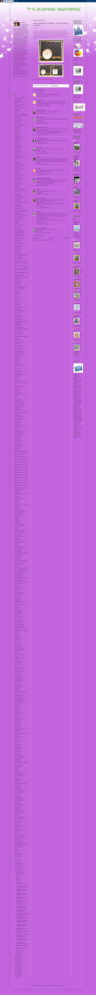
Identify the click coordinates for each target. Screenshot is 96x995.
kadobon (17, 415)
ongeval (16, 589)
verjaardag (17, 772)
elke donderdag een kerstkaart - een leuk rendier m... (21, 925)
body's (16, 170)
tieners (16, 742)
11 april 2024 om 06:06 (42, 96)
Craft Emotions (18, 209)
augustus (18, 874)
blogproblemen (18, 168)
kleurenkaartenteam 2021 (21, 472)
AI (15, 112)
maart (17, 950)
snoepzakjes (18, 680)
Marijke (38, 157)
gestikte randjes (18, 333)
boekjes (16, 173)
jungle (16, 395)
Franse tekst (18, 310)
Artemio (17, 123)
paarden (17, 600)
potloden (17, 628)
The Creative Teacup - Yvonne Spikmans (77, 157)
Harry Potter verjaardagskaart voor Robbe (21, 883)
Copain (16, 203)
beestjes (17, 145)
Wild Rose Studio (19, 825)
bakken (16, 139)
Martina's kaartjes (76, 201)
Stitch (16, 709)
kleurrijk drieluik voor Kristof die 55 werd (21, 907)
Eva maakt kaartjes (19, 287)
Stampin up (17, 698)
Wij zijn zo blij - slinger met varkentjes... (21, 936)
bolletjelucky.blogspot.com (43, 178)
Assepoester (18, 126)
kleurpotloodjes (18, 489)
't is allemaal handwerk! (53, 9)
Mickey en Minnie (19, 546)
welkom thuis (18, 812)
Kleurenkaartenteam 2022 (21, 474)
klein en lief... (17, 445)
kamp (16, 422)
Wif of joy (17, 822)
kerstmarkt (17, 436)
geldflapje (17, 324)
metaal (16, 545)
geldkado (17, 325)
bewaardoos (18, 155)
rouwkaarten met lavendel (22, 913)
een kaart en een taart (20, 272)
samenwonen (18, 654)
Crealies (17, 212)
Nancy (23, 22)
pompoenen (17, 621)
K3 (15, 397)
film (15, 301)
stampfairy (17, 697)
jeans (16, 388)
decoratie (17, 228)
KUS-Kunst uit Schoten (20, 504)
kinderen (17, 440)
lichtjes (16, 520)
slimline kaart (18, 671)
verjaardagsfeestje (19, 774)
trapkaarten (17, 748)
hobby (16, 359)
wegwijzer (17, 809)
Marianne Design (19, 536)
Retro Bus (80, 283)
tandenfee (17, 730)
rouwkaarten (18, 648)
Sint (16, 665)
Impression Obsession (20, 382)
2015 (16, 970)
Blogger (63, 985)
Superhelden (18, 719)
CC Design (17, 191)
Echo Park (17, 260)
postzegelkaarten (19, 627)
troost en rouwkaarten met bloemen (21, 929)
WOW (16, 832)
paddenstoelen (18, 601)
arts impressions (19, 124)
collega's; (17, 200)
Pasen (16, 606)
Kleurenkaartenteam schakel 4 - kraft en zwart (21, 898)
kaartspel (17, 407)
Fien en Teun (18, 298)
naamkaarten (18, 565)
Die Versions (18, 235)
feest (16, 292)
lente (16, 519)
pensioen (17, 612)
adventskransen (18, 107)
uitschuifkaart (18, 757)
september (18, 872)
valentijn (17, 766)
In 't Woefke (77, 254)
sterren (16, 706)
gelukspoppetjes (19, 327)
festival (16, 296)
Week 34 (81, 294)
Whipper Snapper (19, 818)
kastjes (16, 427)
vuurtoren (17, 801)
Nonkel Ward (18, 583)
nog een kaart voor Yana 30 (21, 946)
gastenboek (17, 316)
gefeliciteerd (18, 322)
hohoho (16, 360)
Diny (37, 189)
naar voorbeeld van (19, 568)
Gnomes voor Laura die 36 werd (21, 904)
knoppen (17, 490)
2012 (16, 975)
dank (16, 220)
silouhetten (17, 664)
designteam (17, 229)
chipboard (17, 194)
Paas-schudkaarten (20, 948)
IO (15, 383)
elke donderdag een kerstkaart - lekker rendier (21, 894)
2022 (17, 957)
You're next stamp (19, 835)
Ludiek (16, 528)
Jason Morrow (46, 985)
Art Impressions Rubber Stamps (77, 222)
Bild (15, 161)
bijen (16, 159)
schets (16, 656)
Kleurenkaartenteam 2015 (21, 456)
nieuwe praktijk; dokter (20, 577)
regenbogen (17, 638)
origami (16, 597)
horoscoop (17, 368)
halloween (17, 350)
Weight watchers (19, 810)
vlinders (16, 786)
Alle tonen (80, 212)
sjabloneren (17, 668)
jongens (17, 389)
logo (16, 527)
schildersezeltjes (19, 657)
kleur (16, 448)
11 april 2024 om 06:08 (42, 106)
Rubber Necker (18, 650)
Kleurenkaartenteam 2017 (21, 461)
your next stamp (19, 836)
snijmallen (17, 677)
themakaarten (18, 741)
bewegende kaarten (19, 156)
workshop (17, 830)
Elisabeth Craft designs (20, 277)
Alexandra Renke (19, 113)
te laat (16, 735)
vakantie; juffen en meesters (21, 762)
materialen (17, 539)
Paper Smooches (19, 604)
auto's (16, 129)
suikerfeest (17, 718)
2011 (16, 977)
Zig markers (17, 847)
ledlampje (17, 516)
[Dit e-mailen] (51, 86)
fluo (16, 304)
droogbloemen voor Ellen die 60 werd (22, 887)
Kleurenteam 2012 (19, 487)
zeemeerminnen (18, 842)
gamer (16, 313)
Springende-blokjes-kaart (21, 691)
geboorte (17, 318)
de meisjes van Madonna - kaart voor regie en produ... (22, 921)
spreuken (17, 689)
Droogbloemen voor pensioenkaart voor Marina (21, 890)
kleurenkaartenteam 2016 (21, 459)
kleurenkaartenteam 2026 (21, 485)
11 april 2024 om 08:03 (42, 123)
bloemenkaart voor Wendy (22, 934)
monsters (17, 555)
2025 (17, 863)
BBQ (16, 144)
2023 (17, 956)
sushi (16, 722)
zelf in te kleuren (19, 845)
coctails (17, 199)
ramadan (17, 635)
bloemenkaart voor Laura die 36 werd (22, 901)
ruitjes (16, 651)
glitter (16, 337)
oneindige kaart (18, 587)
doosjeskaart (18, 249)
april (17, 881)
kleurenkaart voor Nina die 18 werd (22, 932)
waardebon (17, 803)
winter (16, 827)
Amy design (17, 118)
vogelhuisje (17, 789)
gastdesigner (18, 315)
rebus (16, 636)
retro (16, 642)
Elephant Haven (18, 275)
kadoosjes (17, 416)
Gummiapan (17, 348)
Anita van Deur (40, 110)
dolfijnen (17, 244)
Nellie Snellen (18, 572)
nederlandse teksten (20, 571)
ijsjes (16, 377)
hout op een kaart (19, 371)
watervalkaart (18, 806)
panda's (16, 603)
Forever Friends (18, 307)
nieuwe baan (17, 575)
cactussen (17, 179)
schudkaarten (18, 660)
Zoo (16, 851)
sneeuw (16, 673)
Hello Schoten (18, 353)
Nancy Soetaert (40, 198)
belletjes (17, 147)
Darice (16, 221)
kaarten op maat (18, 403)
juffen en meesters (19, 394)
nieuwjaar (17, 580)
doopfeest (17, 246)
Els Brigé (17, 278)
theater (16, 738)
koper (16, 499)
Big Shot (17, 158)
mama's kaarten (18, 533)
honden (16, 363)
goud (16, 340)
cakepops (17, 182)
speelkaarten (18, 685)
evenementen (18, 289)
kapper (16, 424)
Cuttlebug (17, 219)
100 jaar (17, 99)
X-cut (16, 833)
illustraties (17, 380)
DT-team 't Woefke (19, 255)
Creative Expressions (20, 215)
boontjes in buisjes (19, 174)
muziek (16, 558)
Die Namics (17, 234)
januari (17, 953)
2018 (16, 964)
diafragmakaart (18, 232)
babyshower (17, 138)
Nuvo (16, 584)
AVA (16, 130)
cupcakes (17, 217)
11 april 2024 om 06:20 (42, 113)
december (18, 867)
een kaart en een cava (20, 261)
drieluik (16, 252)
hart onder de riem (19, 351)
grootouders (18, 345)
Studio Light (18, 713)
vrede (16, 795)
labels (16, 507)
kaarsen (16, 398)
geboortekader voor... (20, 321)
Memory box (18, 542)
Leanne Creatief (18, 514)
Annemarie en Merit (41, 127)
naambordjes (18, 563)
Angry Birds (17, 120)
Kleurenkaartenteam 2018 (21, 464)
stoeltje (16, 710)
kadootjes (17, 418)
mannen (16, 534)
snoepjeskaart (18, 679)
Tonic (16, 745)
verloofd (17, 778)
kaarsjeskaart (18, 400)
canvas (16, 186)
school (16, 659)
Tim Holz (17, 744)
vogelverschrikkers (19, 790)
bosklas (16, 176)
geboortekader (18, 319)
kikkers (16, 439)
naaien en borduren (19, 562)
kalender (17, 421)
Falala (16, 290)
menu (16, 543)
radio (16, 633)
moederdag (17, 551)
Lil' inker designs (19, 523)
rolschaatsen (18, 645)
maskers (17, 537)
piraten (16, 615)
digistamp (17, 240)
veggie (16, 769)
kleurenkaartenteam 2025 (21, 482)
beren (16, 149)
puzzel (16, 632)
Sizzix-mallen (18, 667)
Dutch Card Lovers (77, 330)
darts (16, 223)
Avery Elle (17, 132)
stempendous (18, 703)
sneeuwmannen (18, 676)
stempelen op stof (19, 701)
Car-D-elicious (77, 343)
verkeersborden (18, 775)
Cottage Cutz (18, 208)
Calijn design (18, 184)
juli (17, 875)
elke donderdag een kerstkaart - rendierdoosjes (20, 910)
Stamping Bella (18, 700)
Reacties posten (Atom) (46, 240)
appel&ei (17, 121)
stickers (17, 707)
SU (15, 715)
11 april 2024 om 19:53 (42, 207)
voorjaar (17, 794)
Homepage (51, 237)
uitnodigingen (18, 756)
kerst (16, 430)
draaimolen (17, 250)
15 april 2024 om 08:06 (43, 232)
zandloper (17, 839)
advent (16, 106)
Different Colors (19, 238)
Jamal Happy (18, 386)
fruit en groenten (19, 312)
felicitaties (17, 293)
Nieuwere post (36, 237)
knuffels (17, 492)
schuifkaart (17, 662)
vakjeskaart (17, 765)
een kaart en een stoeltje (20, 269)
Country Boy (81, 271)
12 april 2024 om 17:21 (42, 224)
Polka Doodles (18, 619)
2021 (16, 959)
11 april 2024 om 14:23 (42, 194)
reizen (16, 639)
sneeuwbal (17, 674)
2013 (16, 973)
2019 (16, 963)
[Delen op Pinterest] (57, 86)
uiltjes (16, 753)
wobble (16, 829)
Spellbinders (18, 686)
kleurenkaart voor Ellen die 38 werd (21, 918)
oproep (16, 595)
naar (16, 566)
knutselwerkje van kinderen (21, 493)
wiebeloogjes (18, 821)
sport (16, 688)
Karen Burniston (18, 425)
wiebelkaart (17, 819)
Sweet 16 (17, 724)
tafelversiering (18, 729)
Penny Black (18, 610)
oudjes (16, 598)
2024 (17, 865)
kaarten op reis (18, 404)
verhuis (16, 771)
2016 (16, 968)
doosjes (17, 247)
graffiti (16, 343)
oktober (18, 870)
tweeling (17, 751)
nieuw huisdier (18, 574)
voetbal (16, 787)
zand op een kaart (19, 838)
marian (38, 147)
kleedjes (17, 443)
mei (17, 879)
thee (16, 739)
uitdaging (17, 754)
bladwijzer (17, 162)
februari (18, 952)
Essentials (17, 283)
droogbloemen (18, 254)
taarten (16, 727)
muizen (16, 557)
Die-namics (17, 237)
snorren (16, 682)
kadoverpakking (18, 419)
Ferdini (16, 295)
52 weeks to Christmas (20, 102)
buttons (17, 177)
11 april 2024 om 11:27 (42, 153)
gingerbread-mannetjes (20, 336)
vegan (16, 768)
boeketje (17, 171)
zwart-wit (17, 856)
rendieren (17, 641)
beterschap (17, 151)
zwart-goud (17, 854)
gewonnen (17, 334)
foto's (16, 308)
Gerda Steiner (18, 330)
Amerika (16, 116)
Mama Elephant (18, 531)
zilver (16, 848)
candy (16, 185)
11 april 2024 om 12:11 (42, 185)
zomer (16, 850)
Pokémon (17, 618)
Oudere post (65, 237)
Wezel (16, 815)
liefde (16, 522)
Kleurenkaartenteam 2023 (21, 477)
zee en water (18, 841)
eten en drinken (18, 286)
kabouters (17, 409)
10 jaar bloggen (18, 97)
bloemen (17, 164)
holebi (16, 362)
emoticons (17, 280)
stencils (17, 704)
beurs (16, 153)
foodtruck (17, 305)
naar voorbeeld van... (19, 569)
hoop (16, 366)
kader (16, 410)
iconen (16, 375)
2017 (16, 966)
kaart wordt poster (19, 401)
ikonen (16, 378)
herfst (16, 354)
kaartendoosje (18, 406)
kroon (16, 501)
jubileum (17, 392)
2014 (16, 971)
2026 (17, 862)
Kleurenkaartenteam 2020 (21, 469)
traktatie (17, 747)
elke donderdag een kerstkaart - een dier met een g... (21, 939)
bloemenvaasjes (18, 165)
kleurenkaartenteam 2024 (21, 480)
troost (16, 750)
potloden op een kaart (20, 630)
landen (16, 508)
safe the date (18, 653)
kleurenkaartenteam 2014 (21, 454)
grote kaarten (18, 347)
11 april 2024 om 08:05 (42, 134)
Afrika (16, 109)
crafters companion (19, 211)
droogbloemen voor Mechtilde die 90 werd (22, 943)
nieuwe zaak (17, 578)
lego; (16, 517)
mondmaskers (18, 554)
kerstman (17, 434)
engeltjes (17, 281)
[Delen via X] (54, 86)
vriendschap (18, 798)
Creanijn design (18, 214)
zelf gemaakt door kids (20, 844)
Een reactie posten (39, 235)
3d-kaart (17, 100)
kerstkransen (18, 433)
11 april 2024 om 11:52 (42, 174)
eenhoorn (17, 273)
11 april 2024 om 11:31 (42, 164)
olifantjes (17, 586)
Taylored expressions (20, 733)
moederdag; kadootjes (20, 552)
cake (16, 180)
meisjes (16, 540)
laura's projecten (19, 511)
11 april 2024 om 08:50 (42, 143)
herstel (16, 357)
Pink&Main (17, 613)
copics (16, 205)
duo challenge (18, 257)
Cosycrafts (17, 206)
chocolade (17, 196)
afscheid (17, 110)
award (16, 133)
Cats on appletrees (19, 190)
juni (17, 877)
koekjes (16, 496)
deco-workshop (18, 225)
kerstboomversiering (20, 431)
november (18, 868)
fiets (16, 299)
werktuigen (17, 813)
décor (16, 226)
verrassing (17, 780)
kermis (16, 428)
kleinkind (17, 447)
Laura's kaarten (18, 510)
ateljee (16, 127)
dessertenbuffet (19, 231)
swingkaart (17, 725)
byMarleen (76, 241)
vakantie (17, 760)
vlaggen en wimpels (19, 783)
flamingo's (17, 302)
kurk (16, 502)
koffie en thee (18, 498)
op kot (16, 590)
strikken (16, 712)
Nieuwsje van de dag (19, 581)
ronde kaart (17, 647)
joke (37, 168)
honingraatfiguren (19, 365)
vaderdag (17, 759)
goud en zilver (18, 342)
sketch (16, 670)
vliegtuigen (17, 784)
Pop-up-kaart (18, 624)
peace (16, 609)
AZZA (16, 135)
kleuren (16, 450)
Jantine (38, 211)
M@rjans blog (77, 303)
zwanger (17, 853)
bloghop (17, 167)
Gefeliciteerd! (81, 179)
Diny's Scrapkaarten (77, 188)
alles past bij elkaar (19, 115)
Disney (16, 241)
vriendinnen (17, 797)
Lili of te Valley (18, 525)
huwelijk (16, 372)
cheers (16, 193)
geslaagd (17, 331)
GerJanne (38, 92)
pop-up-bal (17, 622)
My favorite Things (19, 560)
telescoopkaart (18, 736)
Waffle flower (18, 804)
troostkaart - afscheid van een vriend (21, 915)
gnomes (17, 339)
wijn (15, 824)
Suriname (17, 721)
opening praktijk (18, 593)
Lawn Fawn (17, 513)
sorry (16, 683)
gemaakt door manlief (20, 328)
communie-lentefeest (20, 202)
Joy (15, 391)
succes (16, 716)
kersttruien (17, 437)
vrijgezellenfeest (18, 800)
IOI (15, 385)
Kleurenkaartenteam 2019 (21, 467)
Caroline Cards (40, 117)
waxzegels (17, 807)
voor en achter (18, 792)
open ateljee (18, 592)
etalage (16, 284)
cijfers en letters (19, 197)
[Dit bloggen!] (53, 86)
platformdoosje (18, 616)
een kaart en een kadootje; (21, 265)
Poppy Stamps (18, 625)
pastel (16, 607)
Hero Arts (17, 356)
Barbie (16, 142)
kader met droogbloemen (21, 412)
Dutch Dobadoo (19, 258)
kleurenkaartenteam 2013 (21, 451)
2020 (17, 961)
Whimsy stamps (19, 816)
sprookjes (17, 694)
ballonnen (17, 141)
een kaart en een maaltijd (21, 268)
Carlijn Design (18, 188)
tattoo (16, 732)
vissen (16, 781)
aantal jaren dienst (19, 104)
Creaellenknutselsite (41, 138)
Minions (17, 549)
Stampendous (18, 695)
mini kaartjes (18, 548)
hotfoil (16, 369)
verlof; (16, 777)
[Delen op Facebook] (55, 86)
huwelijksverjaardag (19, 374)
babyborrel (17, 136)
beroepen (17, 150)
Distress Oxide (18, 243)
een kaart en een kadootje (21, 263)
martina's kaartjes (40, 228)
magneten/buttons (19, 530)
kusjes (16, 505)
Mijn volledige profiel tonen (20, 76)
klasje (16, 442)
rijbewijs (17, 644)
